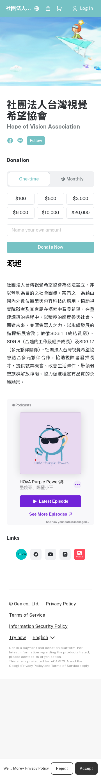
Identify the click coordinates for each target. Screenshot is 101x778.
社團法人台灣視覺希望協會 (18, 8)
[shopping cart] (59, 8)
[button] (10, 140)
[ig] (65, 554)
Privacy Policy (37, 768)
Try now (17, 637)
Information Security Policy (38, 626)
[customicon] (21, 554)
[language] (37, 8)
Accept (86, 768)
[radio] (29, 179)
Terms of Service (27, 615)
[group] (50, 179)
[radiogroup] (50, 206)
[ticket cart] (48, 8)
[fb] (36, 554)
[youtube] (50, 554)
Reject (62, 768)
